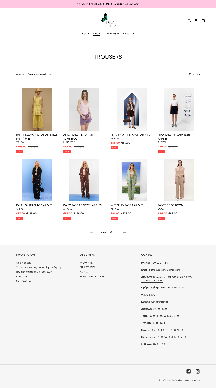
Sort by (20, 74)
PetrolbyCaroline (174, 380)
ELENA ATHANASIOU (92, 276)
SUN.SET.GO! (87, 267)
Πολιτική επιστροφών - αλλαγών (34, 272)
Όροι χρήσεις (23, 263)
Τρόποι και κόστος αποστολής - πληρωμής (40, 267)
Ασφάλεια (21, 276)
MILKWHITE (86, 263)
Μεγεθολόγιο (23, 281)
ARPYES (84, 272)
